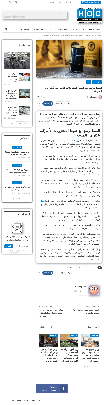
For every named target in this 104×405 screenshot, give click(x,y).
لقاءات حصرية (39, 29)
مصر (83, 29)
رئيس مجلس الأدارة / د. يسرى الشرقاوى (64, 2)
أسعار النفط (82, 267)
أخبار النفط (92, 267)
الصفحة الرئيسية (94, 29)
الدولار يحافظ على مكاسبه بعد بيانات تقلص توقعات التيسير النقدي (17, 53)
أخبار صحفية (97, 81)
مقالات (51, 29)
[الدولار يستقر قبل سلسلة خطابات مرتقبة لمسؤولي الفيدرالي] (24, 110)
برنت (76, 141)
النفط (88, 81)
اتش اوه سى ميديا (18, 400)
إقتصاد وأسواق (63, 29)
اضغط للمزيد (24, 29)
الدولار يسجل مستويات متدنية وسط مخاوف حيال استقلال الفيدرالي (51, 313)
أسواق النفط (72, 267)
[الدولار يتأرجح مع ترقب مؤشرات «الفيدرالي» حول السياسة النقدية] (24, 93)
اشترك (8, 246)
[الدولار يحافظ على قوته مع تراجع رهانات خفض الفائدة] (24, 77)
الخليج (75, 29)
